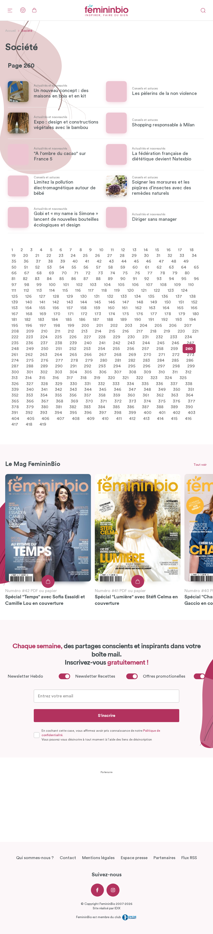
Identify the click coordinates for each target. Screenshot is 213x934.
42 (99, 261)
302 (44, 372)
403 (191, 413)
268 (117, 354)
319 (97, 378)
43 (111, 261)
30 (146, 256)
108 (163, 284)
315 (42, 378)
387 (145, 407)
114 (52, 290)
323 (153, 378)
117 (91, 290)
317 (69, 378)
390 (189, 407)
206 (173, 325)
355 (58, 395)
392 (29, 413)
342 (58, 389)
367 (45, 401)
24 (73, 256)
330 (73, 383)
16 (169, 250)
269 (132, 354)
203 (128, 325)
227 (87, 337)
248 (15, 349)
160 (111, 308)
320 (111, 378)
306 (102, 372)
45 (136, 261)
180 (195, 314)
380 (44, 407)
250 (44, 349)
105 (121, 284)
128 (56, 296)
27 (109, 256)
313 (14, 378)
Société (26, 30)
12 (123, 250)
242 (116, 343)
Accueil (10, 30)
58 (110, 267)
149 (153, 302)
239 (73, 343)
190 (137, 319)
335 (145, 383)
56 (85, 267)
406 (45, 418)
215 (112, 331)
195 (14, 325)
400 (147, 413)
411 (119, 418)
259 (174, 349)
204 (143, 325)
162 (138, 308)
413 (146, 418)
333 (115, 383)
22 (48, 256)
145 (97, 302)
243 (131, 343)
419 (42, 424)
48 (173, 261)
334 (130, 383)
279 (89, 360)
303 (58, 372)
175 (125, 314)
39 (62, 261)
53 (49, 267)
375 (161, 401)
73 (100, 273)
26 (97, 256)
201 (99, 325)
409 (91, 418)
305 (88, 372)
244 (146, 343)
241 (102, 343)
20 (25, 256)
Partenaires (164, 858)
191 (151, 319)
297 (161, 366)
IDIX (117, 908)
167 (14, 314)
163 (152, 308)
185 (68, 319)
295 (131, 366)
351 (191, 389)
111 (13, 290)
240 (88, 343)
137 (179, 296)
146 (111, 302)
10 (101, 250)
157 (69, 308)
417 (14, 424)
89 (110, 279)
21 (37, 256)
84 (49, 279)
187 (96, 319)
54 (61, 267)
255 (116, 349)
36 (26, 261)
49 (186, 261)
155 (42, 308)
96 (196, 279)
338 (188, 383)
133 (124, 296)
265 (73, 354)
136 (165, 296)
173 (98, 314)
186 (82, 319)
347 (132, 389)
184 (54, 319)
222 (14, 337)
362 (160, 395)
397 (102, 413)
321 (125, 378)
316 (55, 378)
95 (183, 279)
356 (73, 395)
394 (58, 413)
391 (14, 413)
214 (98, 331)
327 (30, 383)
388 (159, 407)
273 (190, 354)
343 (73, 389)
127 (42, 296)
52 (37, 267)
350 (176, 389)
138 (192, 296)
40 (75, 261)
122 (157, 290)
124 (184, 290)
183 (41, 319)
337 (174, 383)
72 (87, 273)
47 (161, 261)
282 (131, 360)
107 (149, 284)
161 (125, 308)
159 (97, 308)
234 (188, 337)
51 (26, 267)
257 (145, 349)
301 (29, 372)
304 (73, 372)
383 (87, 407)
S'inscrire (106, 716)
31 (158, 256)
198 (57, 325)
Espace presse (134, 858)
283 (146, 360)
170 (57, 314)
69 (51, 273)
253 (87, 349)
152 (194, 302)
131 (96, 296)
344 (88, 389)
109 (177, 284)
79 (174, 273)
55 (73, 267)
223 (29, 337)
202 (114, 325)
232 (159, 337)
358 (101, 395)
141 (42, 302)
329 (58, 383)
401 (162, 413)
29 (134, 256)
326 (15, 383)
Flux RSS (189, 858)
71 (76, 273)
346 (117, 389)
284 (160, 360)
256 (130, 349)
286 (190, 360)
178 (167, 314)
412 (132, 418)
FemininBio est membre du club (99, 917)
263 (43, 354)
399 (132, 413)
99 (39, 284)
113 (39, 290)
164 (166, 308)
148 (140, 302)
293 (102, 366)
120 (130, 290)
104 (107, 284)
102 (79, 284)
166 (194, 308)
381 (59, 407)
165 (180, 308)
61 (147, 267)
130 (83, 296)
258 (159, 349)
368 (59, 401)
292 (87, 366)
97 (14, 284)
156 (55, 308)
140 (28, 302)
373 (132, 401)
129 (69, 296)
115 (65, 290)
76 (137, 273)
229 (116, 337)
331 (87, 383)
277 (59, 360)
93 (159, 279)
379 (30, 407)
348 (147, 389)
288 (29, 366)
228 (101, 337)
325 (183, 378)
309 (147, 372)
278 (74, 360)
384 (101, 407)
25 (85, 256)
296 (146, 366)
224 (44, 337)
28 (122, 256)
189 (123, 319)
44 (124, 261)
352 (14, 395)
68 (39, 273)
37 (38, 261)
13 (134, 250)
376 (176, 401)
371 (103, 401)
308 (132, 372)
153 (14, 308)
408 (75, 418)
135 (151, 296)
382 (72, 407)
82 (25, 279)
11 (112, 250)
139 (14, 302)
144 (83, 302)
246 (175, 343)
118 (104, 290)
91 (135, 279)
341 (44, 389)
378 (15, 407)
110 (191, 284)
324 (168, 378)
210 (44, 331)
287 (15, 366)
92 (146, 279)
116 (78, 290)
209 (30, 331)
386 (130, 407)
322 (139, 378)
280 (103, 360)
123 (171, 290)
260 (189, 349)
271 (161, 354)
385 (116, 407)
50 (13, 267)
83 (37, 279)
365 (15, 401)
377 (191, 401)
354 (44, 395)
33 (181, 256)
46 (148, 261)
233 (173, 337)
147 (125, 302)
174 (112, 314)
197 (42, 325)
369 (74, 401)
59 (122, 267)
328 (44, 383)
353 (29, 395)
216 (125, 331)
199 (71, 325)
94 (171, 279)
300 (15, 372)
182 (27, 319)
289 (44, 366)
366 (30, 401)
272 (175, 354)
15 (157, 250)
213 (84, 331)
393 (43, 413)
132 (110, 296)
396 (88, 413)
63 (171, 267)
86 (73, 279)
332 (101, 383)
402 (176, 413)
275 (30, 360)
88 (98, 279)
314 (28, 378)
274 (15, 360)
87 (85, 279)
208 (15, 331)
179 (181, 314)
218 (153, 331)
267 (102, 354)
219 (167, 331)
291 (73, 366)
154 (28, 308)
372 (118, 401)
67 (26, 273)
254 (101, 349)
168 (29, 314)
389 (174, 407)
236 (29, 343)
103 (93, 284)
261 (14, 354)
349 (162, 389)
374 (147, 401)
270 (147, 354)
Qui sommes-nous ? (35, 858)
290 (59, 366)
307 (118, 372)
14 (146, 250)
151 (181, 302)
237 (44, 343)
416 (188, 418)
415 (174, 418)
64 (183, 267)
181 (14, 319)
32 (170, 256)
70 (64, 273)
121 (144, 290)
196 (28, 325)
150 (167, 302)
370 (89, 401)
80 (187, 273)
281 (118, 360)
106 (135, 284)
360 (131, 395)
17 (180, 250)
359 (116, 395)
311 (175, 372)
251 (59, 349)
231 (145, 337)
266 (88, 354)
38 (50, 261)
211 (57, 331)
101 (66, 284)
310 (161, 372)
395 (73, 413)
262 (29, 354)
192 (164, 319)
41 (87, 261)
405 (30, 418)
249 (30, 349)
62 (159, 267)
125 (14, 296)
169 (42, 314)
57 (98, 267)
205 (158, 325)
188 (110, 319)
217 (139, 331)
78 (162, 273)
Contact (68, 858)
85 (61, 279)
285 (175, 360)
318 (83, 378)
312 (188, 372)
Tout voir (200, 464)
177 (153, 314)
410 (105, 418)
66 (14, 273)
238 (58, 343)
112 (26, 290)
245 (160, 343)
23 (61, 256)
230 (131, 337)
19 (13, 256)
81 (13, 279)
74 (112, 273)
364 (189, 395)
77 (149, 273)
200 (85, 325)
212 (71, 331)
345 (102, 389)
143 (69, 302)
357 (87, 395)
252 (72, 349)
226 (73, 337)
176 (139, 314)
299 (191, 366)
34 (194, 256)
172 (84, 314)
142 (55, 302)
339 (15, 389)
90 (122, 279)
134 (137, 296)
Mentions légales (98, 858)
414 (160, 418)
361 (146, 395)
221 (195, 331)
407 (60, 418)
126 (28, 296)
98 (26, 284)
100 (52, 284)
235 (14, 343)
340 (30, 389)
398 (117, 413)
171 (71, 314)
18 (192, 250)
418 (29, 424)
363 (174, 395)
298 (176, 366)
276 (44, 360)
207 (188, 325)
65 (196, 267)
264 (58, 354)
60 (135, 267)
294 (117, 366)
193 (178, 319)
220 (181, 331)
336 (159, 383)
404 (15, 418)
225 (58, 337)
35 (13, 261)
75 (125, 273)
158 (83, 308)
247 (190, 343)
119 (117, 290)
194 (192, 319)
